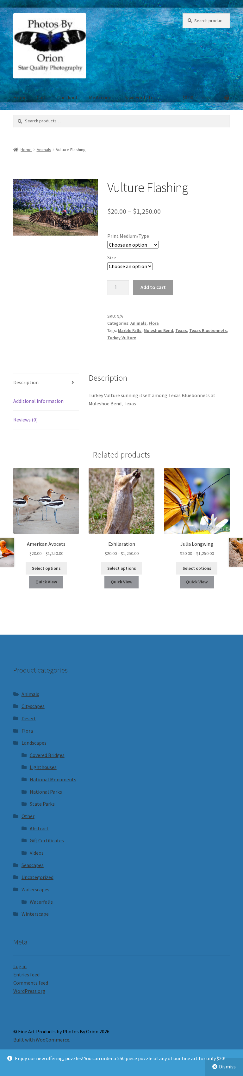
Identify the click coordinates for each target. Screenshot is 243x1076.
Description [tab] (26, 382)
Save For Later (140, 97)
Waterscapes (35, 889)
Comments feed (30, 983)
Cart (41, 97)
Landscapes (34, 743)
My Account (101, 97)
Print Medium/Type (128, 236)
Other (28, 816)
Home (20, 97)
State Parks (42, 804)
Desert (29, 718)
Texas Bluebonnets (208, 330)
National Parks (46, 792)
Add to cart (153, 287)
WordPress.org (29, 991)
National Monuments (53, 779)
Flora (154, 323)
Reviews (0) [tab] (25, 419)
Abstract (39, 828)
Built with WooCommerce (41, 1039)
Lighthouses (43, 767)
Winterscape (35, 914)
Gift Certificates (47, 840)
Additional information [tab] (38, 401)
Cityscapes (33, 706)
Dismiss (227, 1066)
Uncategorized (37, 877)
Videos (37, 853)
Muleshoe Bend (158, 330)
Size (111, 257)
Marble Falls (129, 330)
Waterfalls (41, 902)
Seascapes (33, 865)
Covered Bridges (47, 755)
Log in (20, 966)
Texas (181, 330)
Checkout (67, 97)
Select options (46, 568)
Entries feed (26, 974)
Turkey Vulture (121, 338)
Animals (44, 149)
